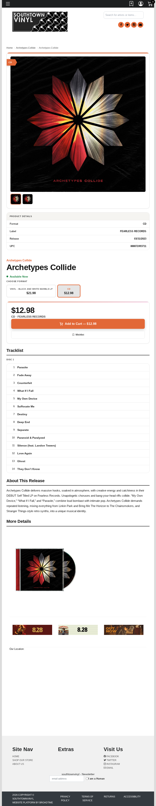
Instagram (113, 764)
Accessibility (132, 796)
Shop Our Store (22, 760)
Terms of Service (87, 798)
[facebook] (121, 25)
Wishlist (80, 334)
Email (109, 768)
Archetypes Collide (26, 48)
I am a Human (96, 778)
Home (9, 48)
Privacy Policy (65, 798)
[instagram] (134, 25)
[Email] (140, 25)
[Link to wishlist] (131, 4)
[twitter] (127, 25)
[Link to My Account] (141, 4)
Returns (109, 796)
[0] (150, 4)
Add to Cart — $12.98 (80, 323)
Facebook (112, 756)
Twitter (111, 760)
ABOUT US (18, 764)
